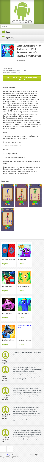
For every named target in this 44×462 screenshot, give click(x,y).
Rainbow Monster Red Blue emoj (8, 260)
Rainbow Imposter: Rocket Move (7, 287)
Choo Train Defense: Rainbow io (8, 341)
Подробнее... (5, 264)
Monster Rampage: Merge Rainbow (7, 314)
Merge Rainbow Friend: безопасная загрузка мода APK (22, 78)
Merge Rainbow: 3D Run (23, 287)
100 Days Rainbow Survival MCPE (23, 314)
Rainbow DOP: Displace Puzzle (23, 260)
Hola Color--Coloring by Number (24, 341)
